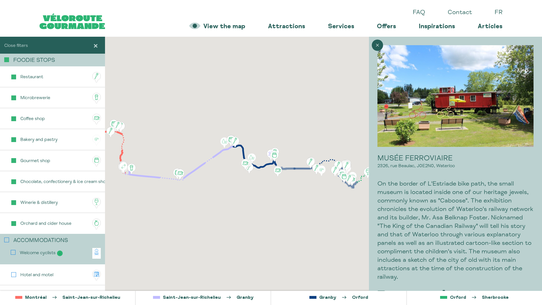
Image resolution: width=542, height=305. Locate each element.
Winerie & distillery (39, 203)
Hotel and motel (36, 275)
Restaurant (31, 77)
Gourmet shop (35, 161)
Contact (460, 13)
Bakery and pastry (39, 140)
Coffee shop (32, 119)
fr (498, 13)
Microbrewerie (35, 98)
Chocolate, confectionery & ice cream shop (62, 182)
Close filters (16, 46)
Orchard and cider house (45, 224)
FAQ (419, 13)
